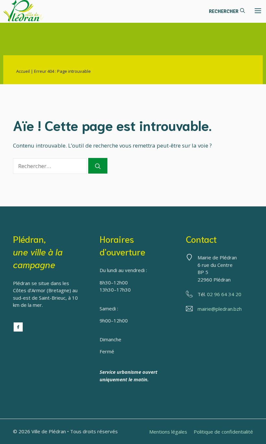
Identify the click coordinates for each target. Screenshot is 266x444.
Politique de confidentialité (223, 431)
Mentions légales (168, 431)
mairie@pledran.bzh (220, 309)
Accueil (23, 71)
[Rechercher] (97, 166)
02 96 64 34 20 (224, 294)
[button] (227, 11)
